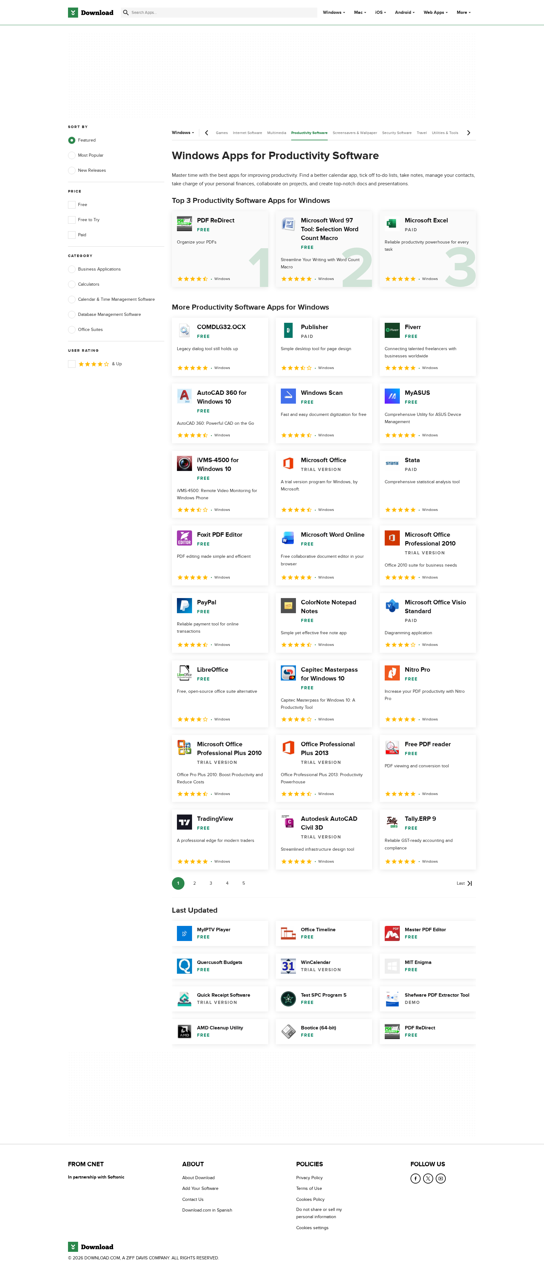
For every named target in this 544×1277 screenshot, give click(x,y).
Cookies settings (312, 1227)
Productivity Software (309, 133)
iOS (378, 12)
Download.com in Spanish (207, 1210)
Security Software (397, 133)
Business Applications (99, 269)
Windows (332, 12)
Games (222, 133)
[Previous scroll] (206, 132)
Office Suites (90, 329)
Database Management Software (109, 314)
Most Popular (91, 155)
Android (403, 12)
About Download (198, 1177)
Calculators (88, 284)
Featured (87, 140)
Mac (358, 12)
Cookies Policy (310, 1199)
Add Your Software (200, 1188)
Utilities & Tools (445, 133)
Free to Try (88, 219)
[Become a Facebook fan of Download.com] (416, 1178)
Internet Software (247, 133)
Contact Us (193, 1199)
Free (82, 204)
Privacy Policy (309, 1177)
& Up (117, 364)
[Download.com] (90, 13)
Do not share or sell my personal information (319, 1213)
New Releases (92, 170)
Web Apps (434, 12)
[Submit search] (126, 13)
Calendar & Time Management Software (116, 299)
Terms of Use (309, 1188)
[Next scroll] (468, 132)
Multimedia (276, 133)
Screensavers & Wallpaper (355, 133)
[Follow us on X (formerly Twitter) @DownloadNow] (428, 1178)
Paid (82, 235)
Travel (422, 133)
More (462, 12)
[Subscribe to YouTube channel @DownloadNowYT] (441, 1178)
